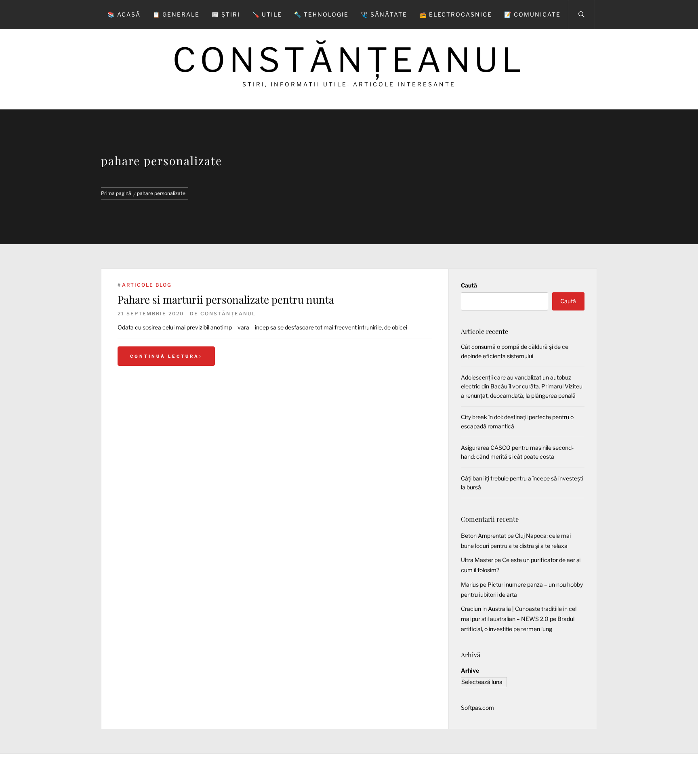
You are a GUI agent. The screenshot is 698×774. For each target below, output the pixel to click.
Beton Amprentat (483, 535)
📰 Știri (226, 14)
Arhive (470, 670)
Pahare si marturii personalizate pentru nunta (226, 299)
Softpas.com (477, 707)
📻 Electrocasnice (455, 14)
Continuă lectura (164, 356)
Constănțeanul (349, 60)
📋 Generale (176, 14)
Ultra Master (477, 559)
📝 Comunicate (532, 14)
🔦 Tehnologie (321, 14)
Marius (470, 584)
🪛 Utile (267, 14)
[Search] (581, 14)
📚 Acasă (124, 14)
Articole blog (147, 285)
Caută (469, 285)
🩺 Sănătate (384, 14)
